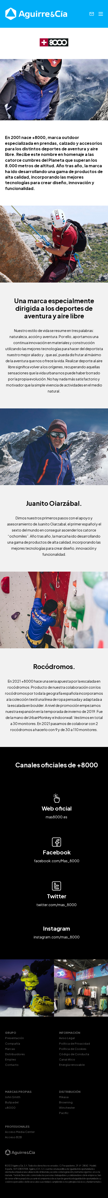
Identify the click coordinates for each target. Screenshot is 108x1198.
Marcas (10, 1048)
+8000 (10, 1107)
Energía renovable (72, 1064)
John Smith (12, 1097)
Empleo (10, 1059)
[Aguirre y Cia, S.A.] (36, 13)
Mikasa (64, 1097)
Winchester (67, 1107)
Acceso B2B (13, 1137)
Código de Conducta (74, 1054)
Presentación (14, 1038)
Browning (66, 1102)
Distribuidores (15, 1054)
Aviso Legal (67, 1038)
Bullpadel (12, 1102)
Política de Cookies (72, 1048)
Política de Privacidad (74, 1043)
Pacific (64, 1113)
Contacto (12, 1064)
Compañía (12, 1043)
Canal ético (67, 1059)
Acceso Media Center (20, 1131)
